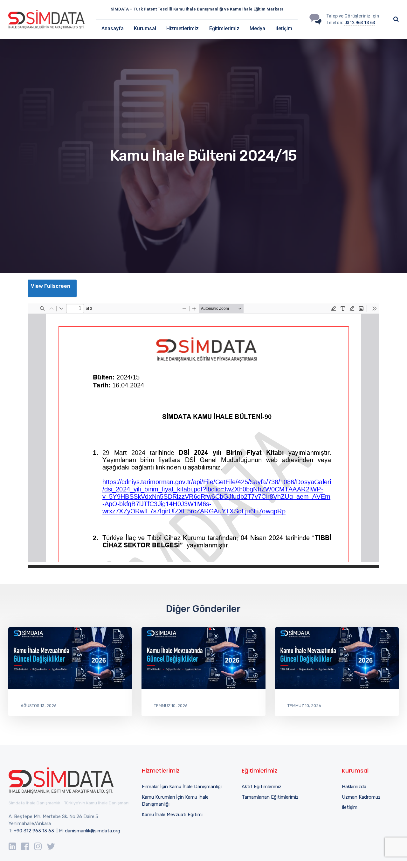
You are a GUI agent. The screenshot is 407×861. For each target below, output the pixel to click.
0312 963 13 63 (359, 22)
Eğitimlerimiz (224, 28)
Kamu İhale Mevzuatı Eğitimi (172, 814)
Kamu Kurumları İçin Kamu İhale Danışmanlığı (175, 800)
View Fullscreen (50, 286)
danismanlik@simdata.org (92, 831)
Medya (257, 28)
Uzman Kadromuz (361, 797)
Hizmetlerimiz (182, 28)
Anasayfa (112, 28)
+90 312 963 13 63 (34, 831)
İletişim (283, 28)
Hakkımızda (354, 786)
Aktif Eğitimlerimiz (261, 786)
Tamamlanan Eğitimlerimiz (270, 797)
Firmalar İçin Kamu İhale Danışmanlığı (182, 786)
